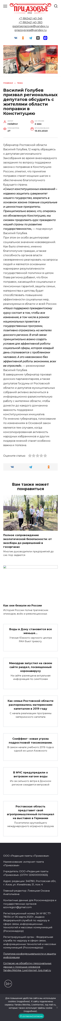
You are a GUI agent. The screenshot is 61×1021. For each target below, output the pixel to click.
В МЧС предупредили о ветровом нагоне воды (30, 774)
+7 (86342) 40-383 (30, 22)
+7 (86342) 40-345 (30, 18)
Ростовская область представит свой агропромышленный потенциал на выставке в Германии (30, 812)
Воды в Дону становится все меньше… (30, 631)
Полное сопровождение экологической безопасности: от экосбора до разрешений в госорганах (27, 541)
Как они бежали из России (22, 605)
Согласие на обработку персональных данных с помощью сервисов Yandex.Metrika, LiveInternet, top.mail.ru (27, 967)
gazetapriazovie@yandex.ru (30, 26)
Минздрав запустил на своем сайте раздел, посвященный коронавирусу (30, 666)
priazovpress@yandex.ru (30, 30)
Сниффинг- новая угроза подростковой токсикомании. (30, 740)
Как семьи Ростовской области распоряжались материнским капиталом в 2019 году (30, 704)
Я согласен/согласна (31, 1016)
